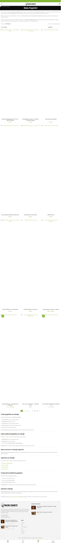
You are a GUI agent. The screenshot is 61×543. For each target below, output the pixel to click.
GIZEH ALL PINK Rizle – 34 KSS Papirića (10, 309)
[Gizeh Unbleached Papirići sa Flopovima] (10, 169)
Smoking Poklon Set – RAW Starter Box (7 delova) (10, 404)
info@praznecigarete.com (6, 517)
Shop (22, 528)
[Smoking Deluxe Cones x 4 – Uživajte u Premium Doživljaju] (30, 73)
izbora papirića (7, 436)
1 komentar (39, 509)
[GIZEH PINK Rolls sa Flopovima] (30, 169)
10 (34, 410)
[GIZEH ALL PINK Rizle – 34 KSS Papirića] (10, 264)
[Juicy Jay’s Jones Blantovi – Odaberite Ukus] (30, 358)
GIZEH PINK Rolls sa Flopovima (30, 214)
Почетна (2, 23)
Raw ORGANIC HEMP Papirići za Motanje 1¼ (50, 404)
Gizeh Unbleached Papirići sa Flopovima (10, 214)
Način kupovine (24, 526)
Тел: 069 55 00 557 (4, 516)
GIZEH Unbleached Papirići (50, 119)
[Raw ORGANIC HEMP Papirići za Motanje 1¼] (51, 358)
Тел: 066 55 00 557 (4, 515)
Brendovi (23, 530)
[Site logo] (30, 3)
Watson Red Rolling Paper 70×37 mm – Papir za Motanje (10, 120)
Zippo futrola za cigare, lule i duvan (44, 512)
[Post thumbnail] (33, 508)
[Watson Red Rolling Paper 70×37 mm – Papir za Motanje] (10, 73)
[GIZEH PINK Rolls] (51, 169)
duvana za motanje (15, 496)
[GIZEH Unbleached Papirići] (51, 73)
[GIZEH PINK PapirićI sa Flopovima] (30, 264)
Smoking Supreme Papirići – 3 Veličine (51, 309)
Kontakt (22, 533)
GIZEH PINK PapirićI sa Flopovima (30, 309)
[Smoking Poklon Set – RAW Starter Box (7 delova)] (10, 358)
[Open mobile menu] (1, 4)
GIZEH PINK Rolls (50, 214)
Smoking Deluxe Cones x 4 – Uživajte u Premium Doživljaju (30, 120)
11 (37, 410)
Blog (22, 524)
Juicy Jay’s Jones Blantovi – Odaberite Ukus (30, 404)
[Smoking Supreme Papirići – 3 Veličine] (51, 264)
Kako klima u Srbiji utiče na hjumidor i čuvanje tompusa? (46, 507)
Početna (22, 522)
